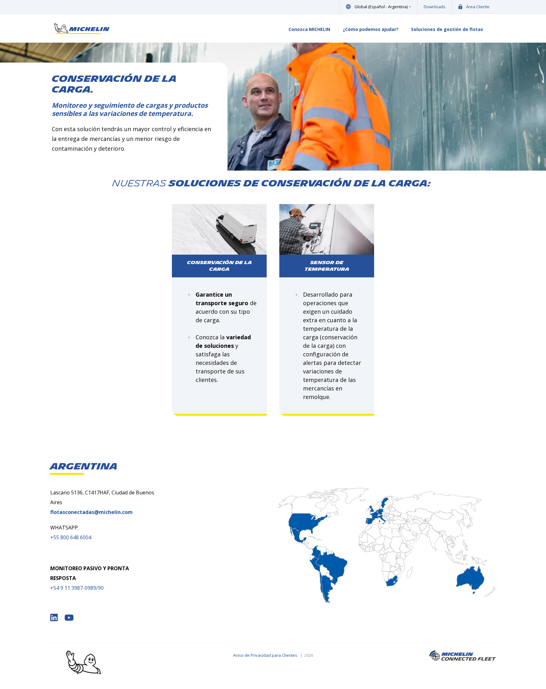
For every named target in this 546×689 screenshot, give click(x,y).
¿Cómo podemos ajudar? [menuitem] (370, 29)
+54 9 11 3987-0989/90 (77, 587)
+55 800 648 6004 (71, 537)
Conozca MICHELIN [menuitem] (309, 29)
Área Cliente (477, 6)
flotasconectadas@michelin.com (91, 512)
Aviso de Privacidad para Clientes (265, 655)
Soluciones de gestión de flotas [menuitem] (447, 29)
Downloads (435, 6)
